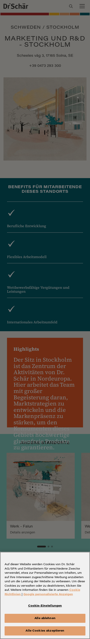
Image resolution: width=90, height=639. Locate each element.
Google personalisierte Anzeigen (48, 594)
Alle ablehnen (45, 618)
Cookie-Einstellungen (45, 605)
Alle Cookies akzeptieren (45, 630)
